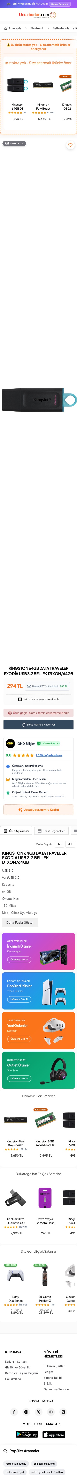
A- (59, 844)
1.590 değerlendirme (49, 755)
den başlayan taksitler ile (41, 699)
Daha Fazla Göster (20, 922)
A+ (70, 844)
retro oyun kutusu (16, 1463)
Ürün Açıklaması (19, 831)
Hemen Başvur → (59, 4)
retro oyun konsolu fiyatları (47, 1472)
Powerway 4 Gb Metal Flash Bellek (45, 1222)
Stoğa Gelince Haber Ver (40, 724)
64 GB (6, 892)
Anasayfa (15, 28)
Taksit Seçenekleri (54, 831)
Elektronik (37, 28)
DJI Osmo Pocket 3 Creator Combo (45, 1302)
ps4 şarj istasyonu (44, 1463)
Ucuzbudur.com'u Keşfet (41, 809)
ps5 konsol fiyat (15, 1472)
